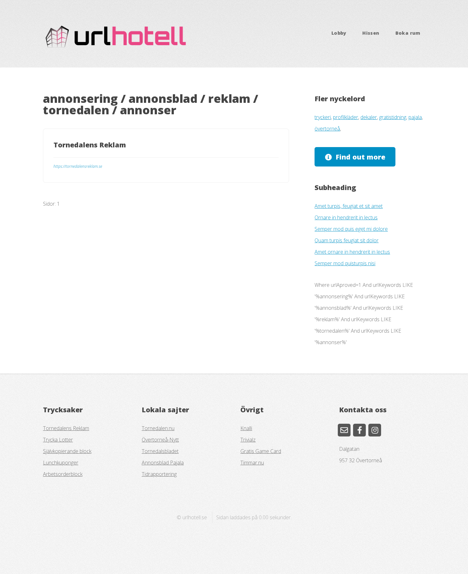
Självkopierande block (67, 451)
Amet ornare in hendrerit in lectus (352, 251)
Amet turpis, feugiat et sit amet (349, 205)
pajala (415, 117)
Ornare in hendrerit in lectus (346, 217)
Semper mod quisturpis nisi (345, 263)
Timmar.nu (252, 462)
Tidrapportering (159, 474)
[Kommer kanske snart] (359, 430)
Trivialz (248, 439)
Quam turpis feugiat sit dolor (347, 240)
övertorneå (327, 128)
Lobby (338, 33)
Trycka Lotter (58, 439)
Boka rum (408, 33)
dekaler (368, 117)
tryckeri (323, 117)
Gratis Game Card (260, 451)
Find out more (360, 156)
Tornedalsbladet (160, 451)
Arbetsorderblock (62, 474)
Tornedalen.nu (158, 428)
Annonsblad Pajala (163, 462)
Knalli (246, 428)
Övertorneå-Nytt (160, 439)
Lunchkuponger (60, 462)
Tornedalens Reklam (66, 428)
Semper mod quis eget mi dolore (351, 228)
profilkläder (345, 117)
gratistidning (392, 117)
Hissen (370, 33)
